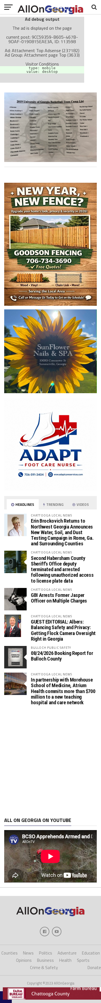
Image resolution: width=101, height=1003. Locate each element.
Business (45, 960)
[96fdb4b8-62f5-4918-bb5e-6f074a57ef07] (50, 391)
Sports (83, 960)
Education (91, 953)
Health (65, 960)
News (28, 953)
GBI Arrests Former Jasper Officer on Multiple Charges (59, 598)
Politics (45, 953)
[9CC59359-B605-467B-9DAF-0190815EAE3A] (50, 160)
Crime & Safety (44, 967)
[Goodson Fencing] (50, 304)
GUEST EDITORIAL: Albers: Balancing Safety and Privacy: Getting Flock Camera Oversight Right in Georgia (63, 630)
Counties (9, 953)
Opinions (24, 960)
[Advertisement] (50, 761)
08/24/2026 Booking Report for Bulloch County (62, 656)
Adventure (67, 953)
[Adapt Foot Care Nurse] (50, 489)
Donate (94, 967)
